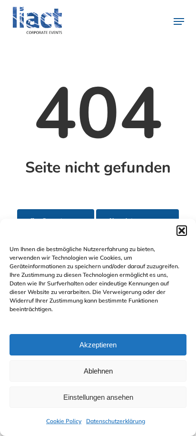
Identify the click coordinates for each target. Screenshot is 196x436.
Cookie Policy (63, 421)
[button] (181, 230)
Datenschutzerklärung (115, 421)
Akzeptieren (98, 345)
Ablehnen (98, 371)
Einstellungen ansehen (98, 397)
